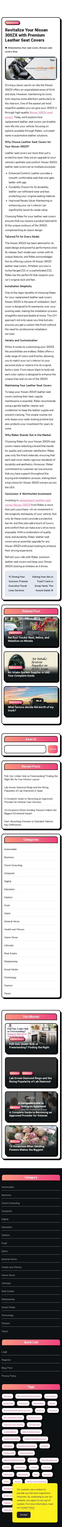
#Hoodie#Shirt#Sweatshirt (28, 1396)
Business (9, 857)
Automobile (12, 22)
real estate (23, 1474)
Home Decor (11, 937)
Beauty (52, 1403)
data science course (31, 1432)
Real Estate (10, 953)
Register (6, 1360)
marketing (8, 1474)
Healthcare (20, 1467)
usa (15, 51)
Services (47, 1474)
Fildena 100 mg (26, 1453)
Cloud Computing (13, 865)
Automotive (15, 47)
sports (18, 1481)
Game (7, 913)
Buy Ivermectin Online (13, 1417)
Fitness (32, 1460)
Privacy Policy (9, 1376)
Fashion (8, 897)
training (7, 1503)
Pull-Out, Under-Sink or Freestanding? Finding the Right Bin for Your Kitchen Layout (31, 777)
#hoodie (7, 1396)
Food (7, 905)
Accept (23, 1514)
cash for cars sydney (13, 1424)
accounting (51, 1396)
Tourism (8, 985)
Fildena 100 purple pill (13, 1460)
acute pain (8, 1403)
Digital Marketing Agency (35, 1439)
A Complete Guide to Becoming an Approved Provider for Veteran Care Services (28, 800)
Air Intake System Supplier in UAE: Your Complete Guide (29, 674)
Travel (7, 993)
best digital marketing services (17, 1410)
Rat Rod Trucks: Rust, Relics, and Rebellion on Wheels (28, 639)
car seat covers (30, 47)
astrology (23, 1403)
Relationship (10, 961)
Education (9, 889)
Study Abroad (10, 1495)
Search (31, 739)
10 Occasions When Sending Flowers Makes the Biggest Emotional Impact (30, 811)
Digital (7, 881)
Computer (9, 873)
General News (12, 921)
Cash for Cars (34, 1417)
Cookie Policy (27, 1507)
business (53, 1410)
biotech (40, 1410)
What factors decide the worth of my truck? (31, 709)
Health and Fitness (14, 929)
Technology (10, 977)
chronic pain (34, 1424)
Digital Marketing (11, 1439)
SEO (36, 1474)
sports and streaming (36, 1481)
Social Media (11, 969)
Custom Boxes (10, 1432)
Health (6, 1467)
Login (4, 1352)
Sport (6, 1481)
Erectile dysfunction (26, 1446)
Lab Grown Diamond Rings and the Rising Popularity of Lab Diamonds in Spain (26, 789)
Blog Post (7, 1368)
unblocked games (12, 1510)
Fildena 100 (9, 1453)
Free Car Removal (49, 1460)
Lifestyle (9, 945)
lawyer (34, 1467)
